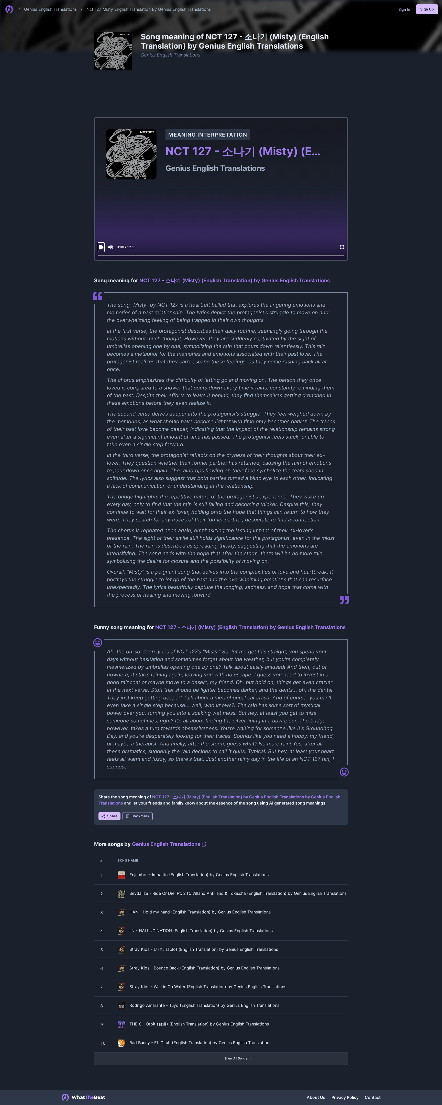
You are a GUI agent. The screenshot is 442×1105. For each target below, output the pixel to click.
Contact (373, 1097)
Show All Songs (235, 1058)
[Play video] (101, 247)
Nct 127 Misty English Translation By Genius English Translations (148, 9)
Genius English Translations (50, 9)
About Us (316, 1097)
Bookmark (140, 816)
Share (112, 816)
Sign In (404, 9)
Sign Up (427, 9)
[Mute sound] (110, 247)
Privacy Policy (345, 1097)
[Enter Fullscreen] (342, 247)
